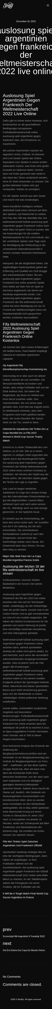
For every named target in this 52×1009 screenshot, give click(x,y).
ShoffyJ (21, 999)
